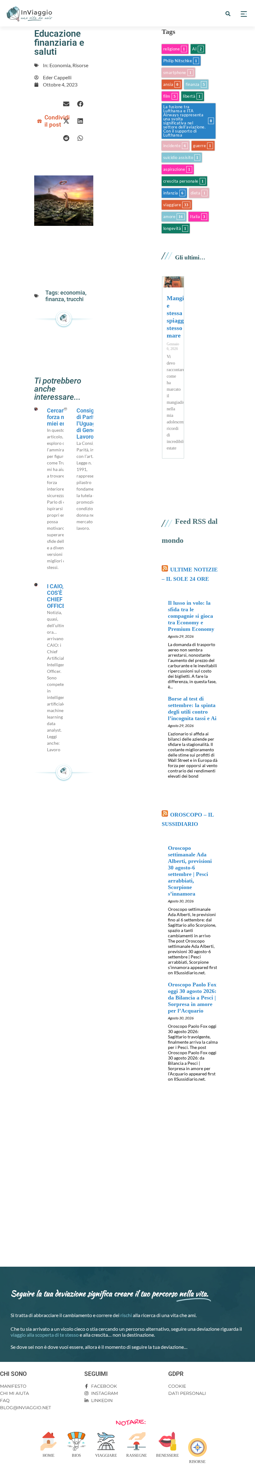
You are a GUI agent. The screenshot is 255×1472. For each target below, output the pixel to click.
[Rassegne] (136, 1441)
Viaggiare (106, 1455)
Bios (76, 1455)
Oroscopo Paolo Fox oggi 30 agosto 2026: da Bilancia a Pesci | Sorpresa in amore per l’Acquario (192, 997)
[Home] (48, 1441)
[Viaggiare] (106, 1441)
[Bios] (76, 1441)
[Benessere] (167, 1441)
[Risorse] (197, 1447)
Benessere (167, 1455)
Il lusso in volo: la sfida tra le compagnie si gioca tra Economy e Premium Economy (191, 616)
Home (48, 1455)
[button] (228, 13)
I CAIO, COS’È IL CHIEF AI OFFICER (58, 596)
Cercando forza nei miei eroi (59, 417)
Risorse (80, 65)
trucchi (75, 299)
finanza (54, 299)
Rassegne (136, 1455)
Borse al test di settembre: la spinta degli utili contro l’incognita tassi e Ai (192, 708)
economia (72, 292)
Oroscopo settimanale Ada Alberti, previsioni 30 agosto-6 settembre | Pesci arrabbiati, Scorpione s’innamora (190, 871)
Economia (60, 65)
